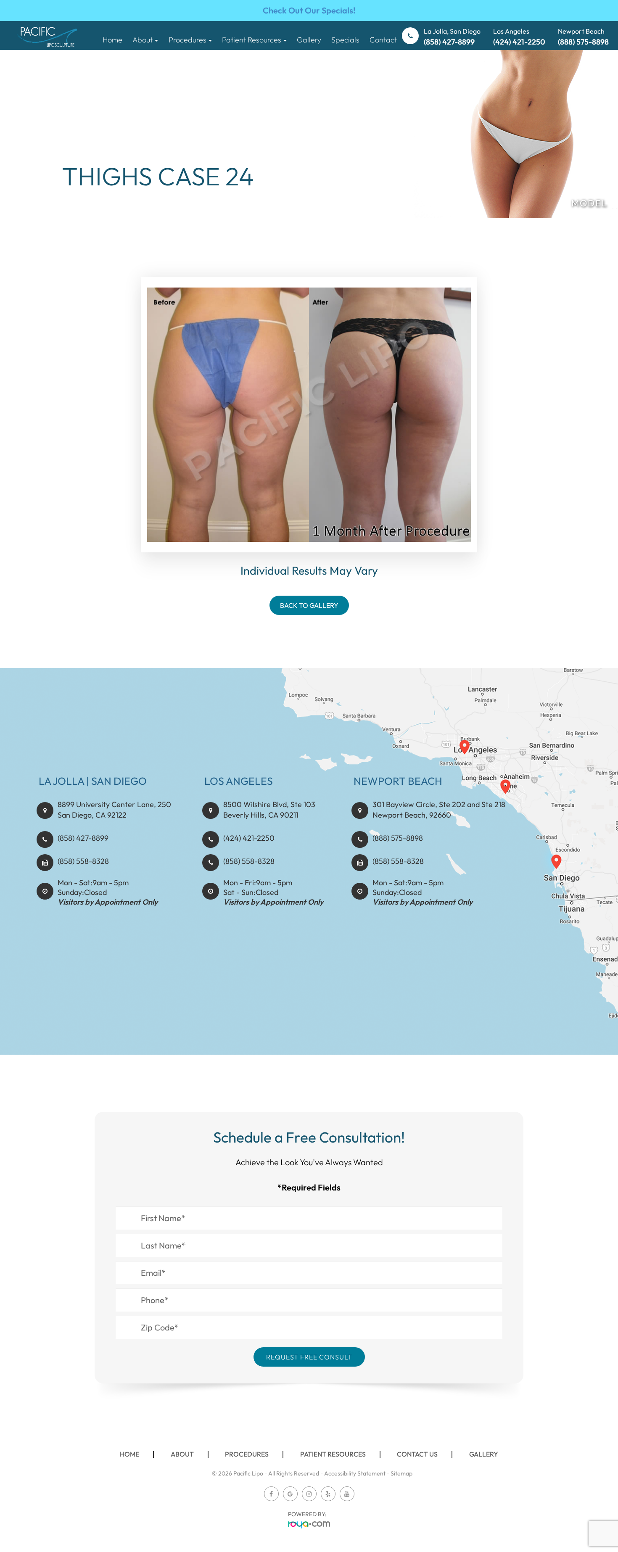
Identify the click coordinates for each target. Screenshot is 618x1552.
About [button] (142, 40)
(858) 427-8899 (83, 838)
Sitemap (401, 1473)
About (182, 1454)
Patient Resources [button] (251, 40)
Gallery (309, 40)
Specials (345, 40)
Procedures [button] (187, 40)
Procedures (247, 1454)
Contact (383, 40)
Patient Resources (333, 1454)
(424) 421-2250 (249, 838)
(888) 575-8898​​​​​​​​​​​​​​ (397, 838)
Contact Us (417, 1454)
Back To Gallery (309, 605)
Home (112, 40)
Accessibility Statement (355, 1473)
